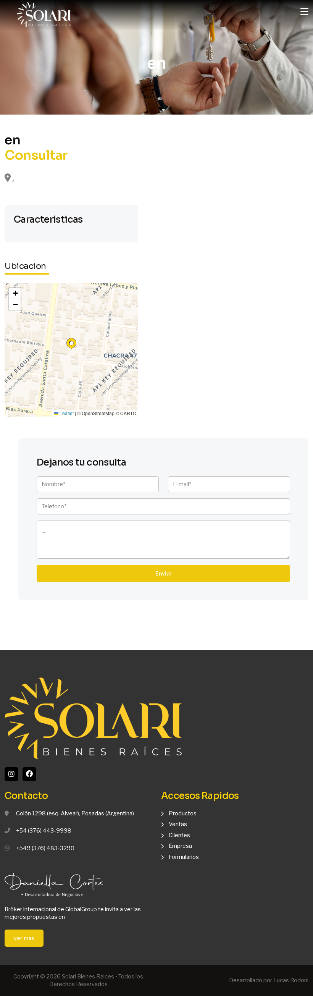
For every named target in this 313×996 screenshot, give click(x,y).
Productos (183, 813)
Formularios (184, 857)
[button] (71, 344)
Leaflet (66, 413)
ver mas (24, 938)
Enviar (163, 573)
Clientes (179, 835)
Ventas (178, 824)
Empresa (180, 845)
